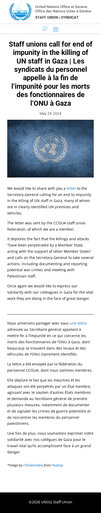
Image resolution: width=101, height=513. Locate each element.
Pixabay (57, 465)
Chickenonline (33, 465)
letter (71, 188)
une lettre (78, 323)
